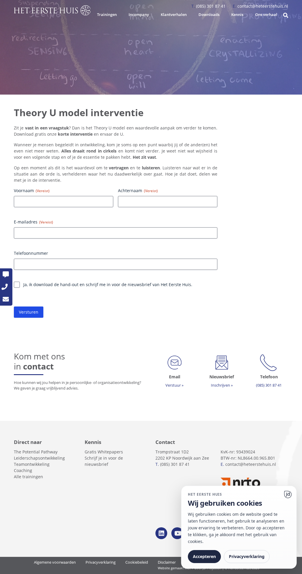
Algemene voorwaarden (55, 562)
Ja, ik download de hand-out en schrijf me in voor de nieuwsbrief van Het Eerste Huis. (107, 284)
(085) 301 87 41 (209, 6)
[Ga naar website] (288, 494)
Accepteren (204, 556)
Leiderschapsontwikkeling (39, 458)
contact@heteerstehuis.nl (260, 6)
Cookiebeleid (136, 562)
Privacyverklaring (101, 562)
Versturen (28, 312)
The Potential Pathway (36, 452)
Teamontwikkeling (32, 464)
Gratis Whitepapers (104, 452)
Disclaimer (167, 562)
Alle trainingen (28, 476)
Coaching (23, 470)
